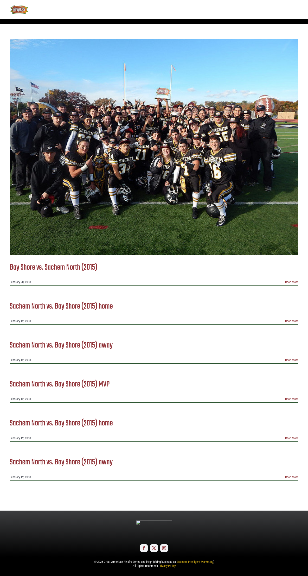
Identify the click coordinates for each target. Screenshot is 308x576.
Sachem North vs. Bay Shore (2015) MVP (60, 384)
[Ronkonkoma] (154, 147)
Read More (291, 282)
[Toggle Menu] (294, 9)
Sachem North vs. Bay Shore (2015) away (61, 345)
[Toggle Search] (281, 9)
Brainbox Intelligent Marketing (195, 561)
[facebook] (144, 548)
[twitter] (154, 548)
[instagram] (164, 548)
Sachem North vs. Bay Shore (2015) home (61, 306)
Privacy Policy (167, 566)
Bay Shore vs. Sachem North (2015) (53, 267)
